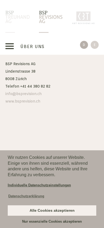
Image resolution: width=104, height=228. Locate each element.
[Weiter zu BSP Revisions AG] (51, 17)
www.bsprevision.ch (22, 101)
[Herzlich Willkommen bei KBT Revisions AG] (85, 17)
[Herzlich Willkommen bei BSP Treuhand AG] (17, 17)
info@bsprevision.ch (23, 94)
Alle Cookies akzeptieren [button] (52, 210)
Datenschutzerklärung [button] (26, 196)
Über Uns (32, 46)
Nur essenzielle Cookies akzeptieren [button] (52, 221)
